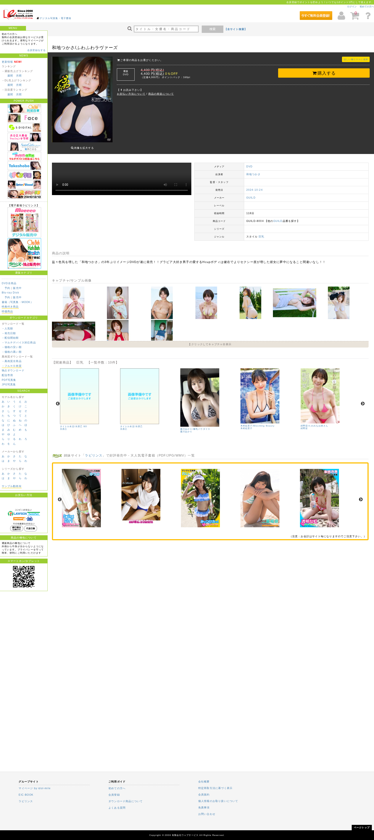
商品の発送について (161, 93)
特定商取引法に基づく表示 (215, 788)
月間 (19, 75)
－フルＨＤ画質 (12, 365)
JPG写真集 (9, 384)
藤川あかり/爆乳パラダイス (195, 429)
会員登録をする (36, 50)
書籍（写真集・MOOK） (17, 302)
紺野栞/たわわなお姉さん (314, 426)
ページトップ (362, 827)
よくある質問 (117, 807)
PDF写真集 (9, 380)
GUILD (251, 197)
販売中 (17, 288)
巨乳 (261, 236)
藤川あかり (186, 431)
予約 (7, 288)
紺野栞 (304, 428)
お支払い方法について (131, 93)
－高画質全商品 (12, 361)
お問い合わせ (206, 814)
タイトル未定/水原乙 (131, 426)
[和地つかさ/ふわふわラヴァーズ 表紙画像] (82, 100)
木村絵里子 (246, 428)
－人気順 (7, 328)
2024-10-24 (254, 189)
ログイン (352, 6)
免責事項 (204, 807)
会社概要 (204, 781)
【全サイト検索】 (235, 29)
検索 (213, 29)
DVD (249, 166)
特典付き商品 (10, 306)
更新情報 (7, 61)
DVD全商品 (9, 283)
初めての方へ (367, 6)
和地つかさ (253, 174)
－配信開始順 (10, 337)
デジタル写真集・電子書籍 (55, 18)
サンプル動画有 (12, 486)
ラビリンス (93, 455)
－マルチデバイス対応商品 (19, 342)
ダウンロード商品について (125, 801)
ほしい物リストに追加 (356, 59)
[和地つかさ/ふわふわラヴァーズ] (74, 318)
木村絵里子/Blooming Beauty (257, 426)
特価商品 (7, 311)
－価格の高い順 (12, 351)
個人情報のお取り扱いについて (218, 801)
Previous (58, 404)
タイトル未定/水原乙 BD (73, 426)
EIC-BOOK (26, 794)
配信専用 (7, 375)
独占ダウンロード (13, 370)
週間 (10, 75)
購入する (327, 73)
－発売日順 (9, 333)
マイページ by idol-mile (35, 788)
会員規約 (204, 794)
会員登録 (114, 794)
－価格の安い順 (12, 347)
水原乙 (63, 429)
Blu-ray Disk (10, 292)
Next (363, 404)
